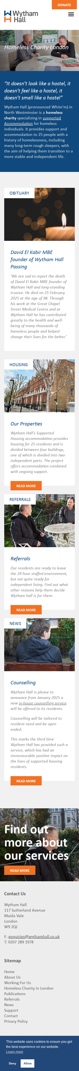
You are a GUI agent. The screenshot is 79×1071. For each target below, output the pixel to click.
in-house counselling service (43, 703)
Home (9, 971)
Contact (11, 1015)
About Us (12, 977)
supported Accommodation (32, 120)
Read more (26, 485)
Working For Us (17, 982)
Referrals (12, 999)
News (9, 1004)
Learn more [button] (14, 1052)
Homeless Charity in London (29, 988)
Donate (64, 4)
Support (11, 1010)
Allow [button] (28, 1063)
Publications (14, 993)
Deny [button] (12, 1063)
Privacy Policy (16, 1021)
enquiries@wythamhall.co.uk (34, 936)
